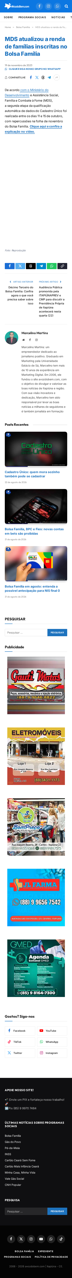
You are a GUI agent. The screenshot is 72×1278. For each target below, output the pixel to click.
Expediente (45, 1251)
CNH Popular (13, 1184)
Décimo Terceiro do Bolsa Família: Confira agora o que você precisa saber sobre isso (19, 295)
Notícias (58, 17)
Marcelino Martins (35, 333)
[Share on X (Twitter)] (37, 77)
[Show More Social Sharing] (57, 77)
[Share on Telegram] (49, 77)
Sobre (8, 17)
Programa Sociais (32, 17)
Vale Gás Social (14, 1178)
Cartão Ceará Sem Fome (20, 1160)
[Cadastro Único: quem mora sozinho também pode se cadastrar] (36, 449)
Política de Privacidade (51, 1256)
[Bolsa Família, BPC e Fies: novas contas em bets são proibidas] (36, 506)
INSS (8, 1154)
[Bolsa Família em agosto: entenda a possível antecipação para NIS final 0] (36, 563)
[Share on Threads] (43, 77)
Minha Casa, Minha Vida (20, 1172)
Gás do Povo (13, 1141)
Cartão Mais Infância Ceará (22, 1166)
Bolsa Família (13, 1135)
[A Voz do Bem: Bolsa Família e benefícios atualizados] (17, 6)
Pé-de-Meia (12, 1148)
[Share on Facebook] (31, 77)
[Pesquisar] (66, 6)
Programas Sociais (17, 1256)
